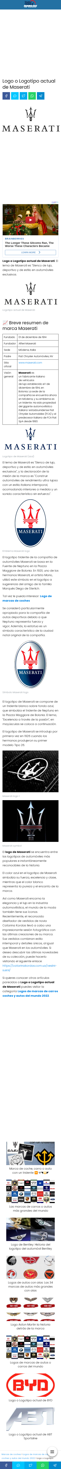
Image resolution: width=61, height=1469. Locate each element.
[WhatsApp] (32, 96)
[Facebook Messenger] (15, 96)
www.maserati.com (30, 362)
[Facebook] (6, 96)
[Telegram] (40, 96)
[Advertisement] (30, 44)
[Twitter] (23, 96)
